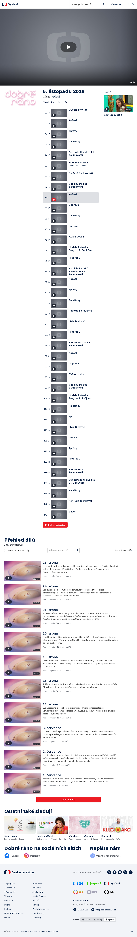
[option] (86, 919)
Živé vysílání (9, 887)
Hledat (103, 4)
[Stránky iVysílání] (112, 884)
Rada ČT (36, 900)
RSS (131, 931)
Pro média (37, 883)
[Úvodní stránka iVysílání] (12, 4)
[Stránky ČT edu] (109, 893)
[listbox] (98, 919)
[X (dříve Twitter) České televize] (125, 872)
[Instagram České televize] (109, 872)
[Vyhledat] (77, 550)
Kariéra (36, 904)
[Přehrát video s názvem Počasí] (68, 47)
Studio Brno (38, 892)
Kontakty (37, 917)
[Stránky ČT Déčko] (78, 893)
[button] (68, 47)
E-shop (7, 909)
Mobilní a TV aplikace (14, 913)
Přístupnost (53, 931)
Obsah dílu (48, 102)
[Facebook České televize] (114, 872)
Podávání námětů (41, 909)
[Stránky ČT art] (92, 893)
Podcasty (8, 900)
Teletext (8, 896)
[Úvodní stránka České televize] (19, 872)
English (24, 931)
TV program (9, 883)
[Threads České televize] (130, 872)
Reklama (37, 887)
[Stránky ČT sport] (94, 884)
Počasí (7, 904)
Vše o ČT (8, 917)
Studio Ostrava (39, 896)
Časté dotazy (38, 913)
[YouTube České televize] (120, 872)
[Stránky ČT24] (78, 884)
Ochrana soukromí (37, 931)
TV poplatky (9, 892)
